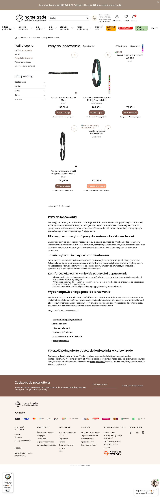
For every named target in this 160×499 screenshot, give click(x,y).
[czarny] (76, 93)
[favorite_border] (130, 52)
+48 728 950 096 (104, 21)
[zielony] (109, 78)
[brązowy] (109, 76)
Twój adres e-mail (99, 384)
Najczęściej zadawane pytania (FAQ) (24, 454)
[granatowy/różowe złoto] (109, 83)
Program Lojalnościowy (90, 432)
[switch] (8, 490)
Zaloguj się (41, 435)
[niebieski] (142, 45)
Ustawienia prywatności (46, 445)
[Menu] (11, 474)
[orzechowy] (109, 85)
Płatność (18, 437)
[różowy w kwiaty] (109, 87)
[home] (16, 37)
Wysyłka (18, 434)
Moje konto (43, 427)
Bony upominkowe (88, 445)
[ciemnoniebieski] (142, 47)
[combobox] (69, 18)
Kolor (17, 95)
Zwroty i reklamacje (23, 441)
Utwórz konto (42, 439)
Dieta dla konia (87, 439)
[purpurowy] (142, 49)
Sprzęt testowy (87, 442)
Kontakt (62, 448)
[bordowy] (109, 81)
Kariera (62, 442)
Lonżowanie (27, 50)
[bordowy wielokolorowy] (109, 89)
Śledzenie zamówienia (46, 432)
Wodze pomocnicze (23, 62)
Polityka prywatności (67, 432)
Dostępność (20, 82)
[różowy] (142, 50)
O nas (61, 435)
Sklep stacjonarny (66, 445)
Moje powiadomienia (45, 442)
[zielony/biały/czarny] (109, 91)
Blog (61, 451)
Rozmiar (18, 99)
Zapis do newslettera (89, 435)
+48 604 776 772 (104, 17)
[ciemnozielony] (109, 80)
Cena (17, 90)
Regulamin (63, 439)
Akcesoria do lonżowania (25, 66)
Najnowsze (137, 46)
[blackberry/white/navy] (109, 93)
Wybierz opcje (63, 112)
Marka (17, 86)
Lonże (17, 54)
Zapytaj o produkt (96, 186)
